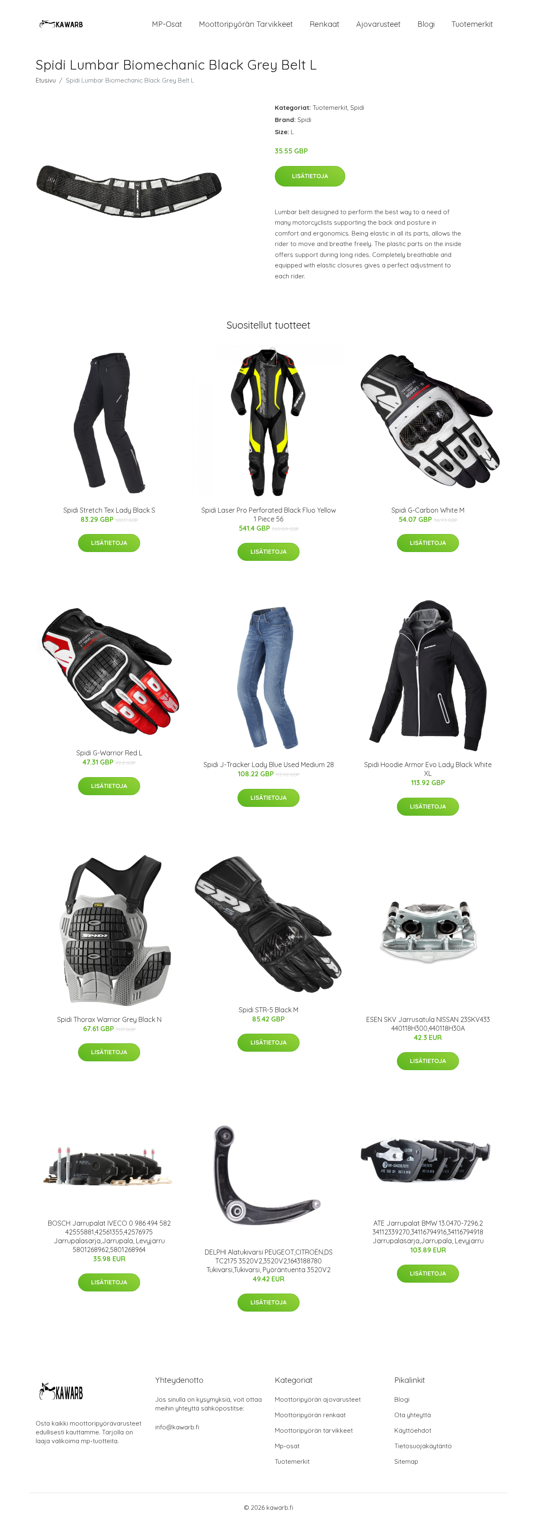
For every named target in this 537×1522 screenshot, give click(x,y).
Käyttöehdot (412, 1430)
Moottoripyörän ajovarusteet (318, 1399)
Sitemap (406, 1461)
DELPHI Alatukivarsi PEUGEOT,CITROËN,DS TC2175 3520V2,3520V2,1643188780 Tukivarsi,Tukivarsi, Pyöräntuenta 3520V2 (269, 1261)
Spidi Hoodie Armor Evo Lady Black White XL (428, 769)
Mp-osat (287, 1446)
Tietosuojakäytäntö (423, 1446)
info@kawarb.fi (177, 1427)
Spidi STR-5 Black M (268, 1010)
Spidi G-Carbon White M (427, 510)
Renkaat (324, 24)
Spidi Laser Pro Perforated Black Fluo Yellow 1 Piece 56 (268, 514)
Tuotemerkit (472, 24)
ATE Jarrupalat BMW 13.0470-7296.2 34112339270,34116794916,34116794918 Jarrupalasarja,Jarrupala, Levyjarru (428, 1232)
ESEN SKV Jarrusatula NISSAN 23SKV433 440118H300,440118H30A (428, 1023)
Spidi (357, 107)
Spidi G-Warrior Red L (109, 753)
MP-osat (167, 24)
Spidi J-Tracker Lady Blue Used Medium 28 (268, 764)
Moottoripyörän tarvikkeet (246, 24)
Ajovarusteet (378, 24)
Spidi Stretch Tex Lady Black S (109, 510)
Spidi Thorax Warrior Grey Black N (109, 1019)
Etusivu (46, 80)
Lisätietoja (310, 176)
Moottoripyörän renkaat (310, 1415)
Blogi (426, 24)
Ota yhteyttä (412, 1415)
